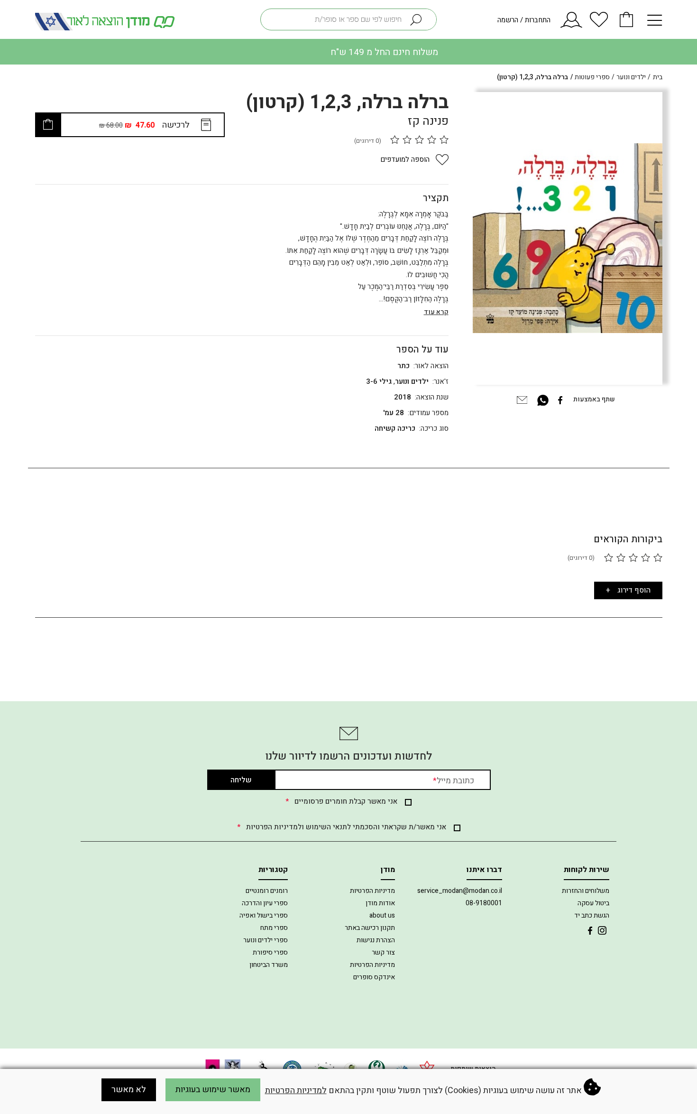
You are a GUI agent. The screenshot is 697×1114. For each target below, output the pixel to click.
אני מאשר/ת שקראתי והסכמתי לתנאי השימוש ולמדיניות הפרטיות (341, 827)
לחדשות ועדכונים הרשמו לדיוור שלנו (348, 756)
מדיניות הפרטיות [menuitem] (372, 891)
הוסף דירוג (634, 590)
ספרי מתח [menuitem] (274, 928)
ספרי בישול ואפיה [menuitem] (263, 915)
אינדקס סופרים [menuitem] (374, 977)
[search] (348, 19)
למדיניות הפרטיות (296, 1090)
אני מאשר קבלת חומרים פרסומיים (341, 801)
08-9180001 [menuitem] (484, 903)
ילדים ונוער (631, 77)
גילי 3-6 (379, 381)
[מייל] (522, 399)
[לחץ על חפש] (420, 19)
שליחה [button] (241, 780)
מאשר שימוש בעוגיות (212, 1089)
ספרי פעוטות (592, 77)
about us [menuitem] (382, 915)
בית (657, 77)
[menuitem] (602, 930)
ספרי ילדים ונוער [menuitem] (265, 940)
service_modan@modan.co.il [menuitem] (459, 891)
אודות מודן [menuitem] (380, 903)
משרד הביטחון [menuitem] (268, 965)
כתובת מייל (453, 781)
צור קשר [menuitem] (383, 952)
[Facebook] (560, 399)
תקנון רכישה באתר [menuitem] (370, 928)
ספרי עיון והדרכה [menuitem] (265, 903)
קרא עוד (436, 312)
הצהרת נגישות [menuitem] (376, 940)
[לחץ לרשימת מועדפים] (599, 23)
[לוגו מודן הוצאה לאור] (106, 21)
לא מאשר (128, 1089)
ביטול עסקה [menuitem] (593, 903)
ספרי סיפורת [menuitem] (270, 952)
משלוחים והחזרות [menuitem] (585, 891)
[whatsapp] (543, 399)
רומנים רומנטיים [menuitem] (267, 891)
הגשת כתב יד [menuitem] (591, 915)
